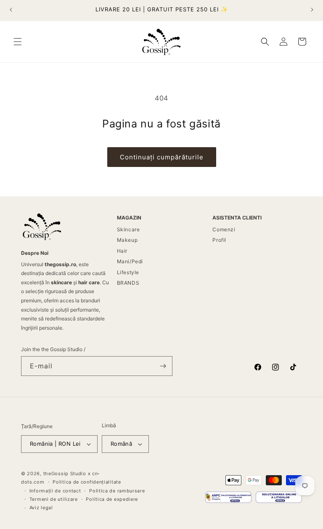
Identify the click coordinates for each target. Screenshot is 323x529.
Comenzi (223, 229)
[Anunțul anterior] (11, 9)
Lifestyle (128, 272)
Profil (219, 240)
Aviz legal (41, 507)
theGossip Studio (64, 473)
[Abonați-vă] (163, 366)
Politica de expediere (112, 499)
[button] (17, 41)
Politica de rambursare (117, 491)
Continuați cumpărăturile (162, 157)
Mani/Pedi (130, 261)
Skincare (128, 229)
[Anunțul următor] (312, 9)
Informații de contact (55, 491)
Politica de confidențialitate (87, 482)
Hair (122, 251)
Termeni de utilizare (53, 499)
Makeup (127, 240)
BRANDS (128, 283)
